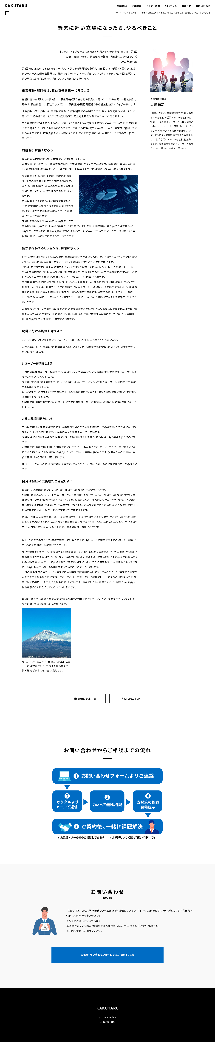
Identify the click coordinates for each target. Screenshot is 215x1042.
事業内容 (122, 6)
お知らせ (186, 6)
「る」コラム (171, 6)
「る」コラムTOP (131, 699)
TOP (117, 12)
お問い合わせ (203, 6)
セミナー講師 (153, 6)
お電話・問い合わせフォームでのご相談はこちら (107, 954)
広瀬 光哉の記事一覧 (84, 699)
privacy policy (107, 1016)
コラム (124, 12)
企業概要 (136, 6)
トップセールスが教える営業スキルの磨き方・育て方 (151, 12)
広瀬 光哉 (157, 104)
